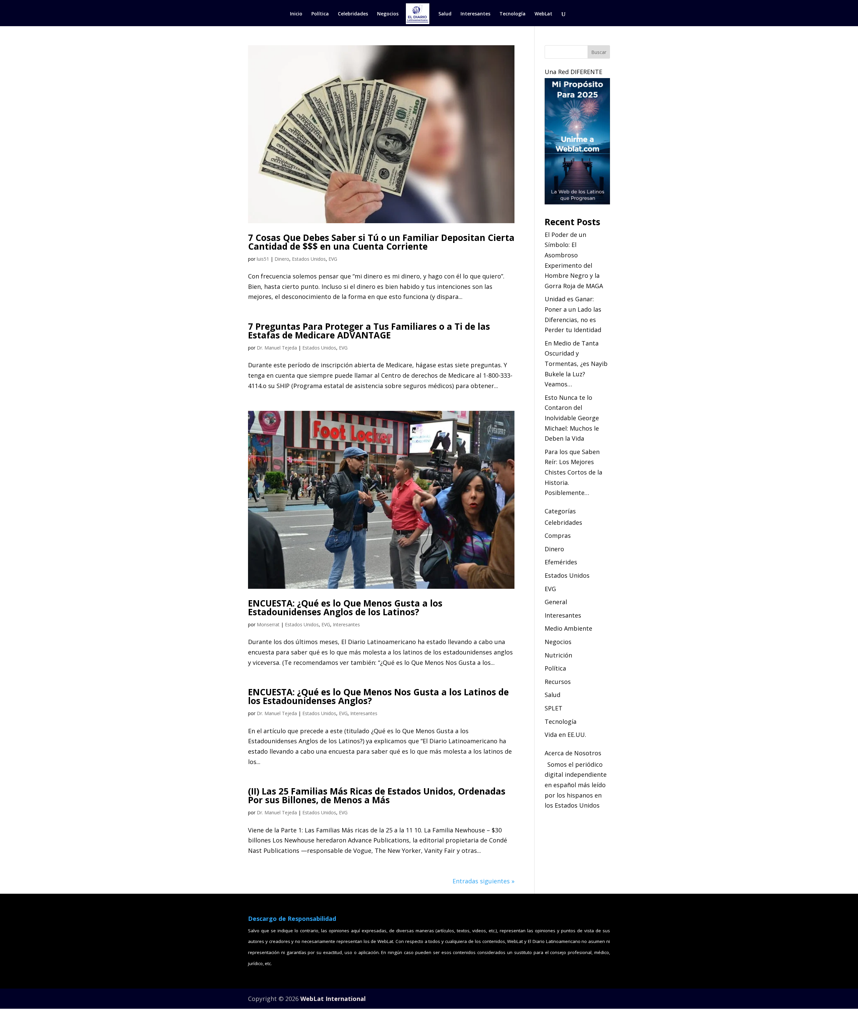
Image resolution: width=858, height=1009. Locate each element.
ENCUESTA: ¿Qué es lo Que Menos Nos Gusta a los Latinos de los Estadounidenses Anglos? (378, 696)
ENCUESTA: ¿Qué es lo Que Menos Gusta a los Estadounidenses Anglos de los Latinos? (345, 607)
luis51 (263, 259)
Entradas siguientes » (483, 881)
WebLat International (333, 999)
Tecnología (512, 14)
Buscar (598, 52)
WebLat (543, 14)
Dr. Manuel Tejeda (277, 347)
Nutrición (558, 655)
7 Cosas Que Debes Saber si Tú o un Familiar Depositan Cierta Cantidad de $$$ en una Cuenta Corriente (381, 242)
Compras (558, 535)
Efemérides (561, 562)
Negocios (388, 14)
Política (320, 14)
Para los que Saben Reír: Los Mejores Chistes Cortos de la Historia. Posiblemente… (573, 472)
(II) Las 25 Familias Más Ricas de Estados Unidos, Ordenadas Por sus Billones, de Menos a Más (376, 795)
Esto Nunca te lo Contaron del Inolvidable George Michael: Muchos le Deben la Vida (572, 417)
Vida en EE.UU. (565, 735)
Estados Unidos (309, 259)
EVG (332, 259)
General (556, 602)
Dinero (281, 259)
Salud (444, 14)
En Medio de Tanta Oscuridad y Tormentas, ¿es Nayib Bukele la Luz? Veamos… (576, 363)
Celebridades (353, 14)
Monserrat (268, 624)
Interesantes (475, 14)
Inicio (296, 14)
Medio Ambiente (568, 628)
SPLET (553, 708)
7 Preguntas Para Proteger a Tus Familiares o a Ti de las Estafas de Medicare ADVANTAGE (369, 330)
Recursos (558, 682)
